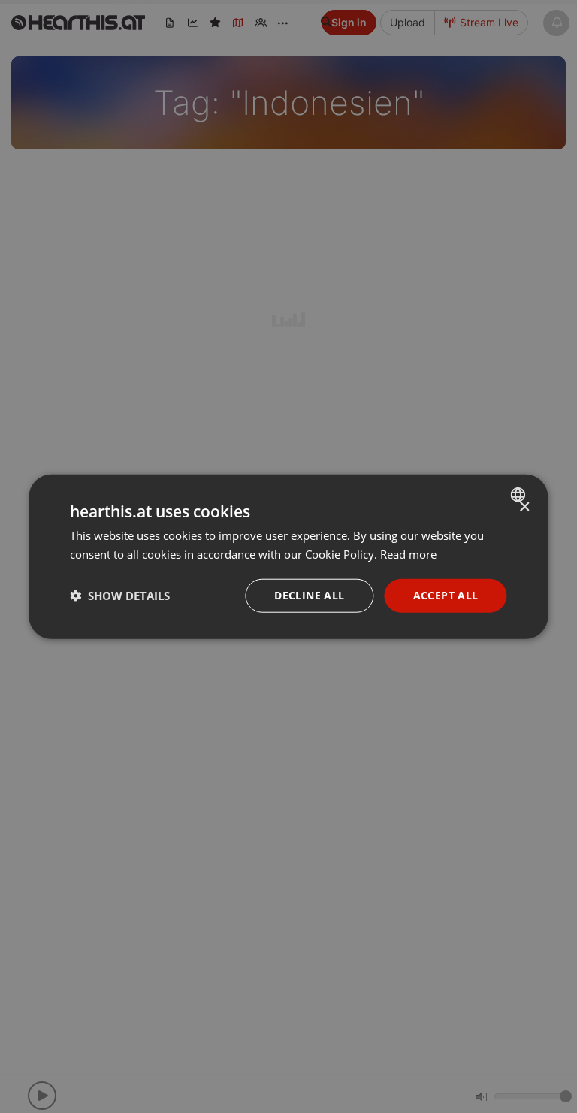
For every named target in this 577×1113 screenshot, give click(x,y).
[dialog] (288, 557)
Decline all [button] (309, 595)
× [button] (524, 507)
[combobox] (520, 494)
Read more (408, 554)
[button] (120, 595)
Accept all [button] (446, 595)
